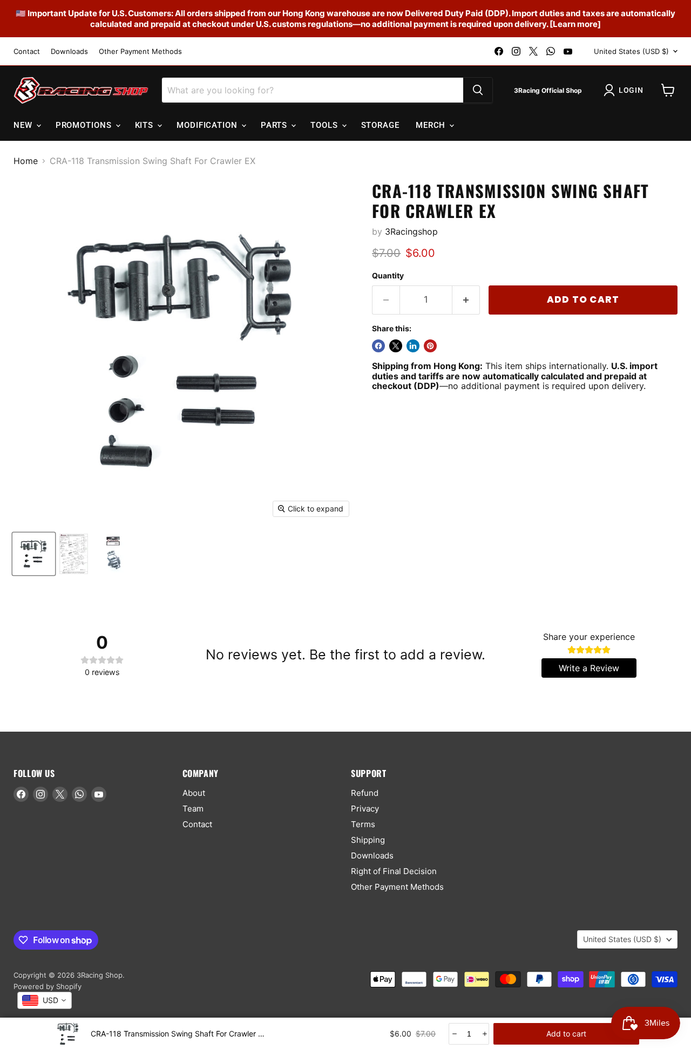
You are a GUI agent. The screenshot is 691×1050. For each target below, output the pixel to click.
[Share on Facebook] (378, 345)
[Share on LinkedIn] (413, 345)
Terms (363, 824)
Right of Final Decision (394, 871)
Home (25, 161)
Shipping (368, 840)
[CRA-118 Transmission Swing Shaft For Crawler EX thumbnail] (33, 554)
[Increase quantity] (484, 1034)
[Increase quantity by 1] (466, 300)
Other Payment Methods (140, 51)
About (193, 793)
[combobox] (44, 1000)
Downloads (69, 51)
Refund (364, 793)
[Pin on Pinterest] (430, 345)
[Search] (477, 90)
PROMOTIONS (85, 125)
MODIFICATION (208, 125)
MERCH (432, 125)
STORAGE (380, 125)
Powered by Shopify (47, 986)
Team (193, 808)
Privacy (365, 808)
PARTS (275, 125)
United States (631, 51)
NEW (24, 125)
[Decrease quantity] (453, 1034)
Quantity (388, 275)
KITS (146, 125)
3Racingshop (411, 231)
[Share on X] (395, 345)
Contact (26, 51)
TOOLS (325, 125)
